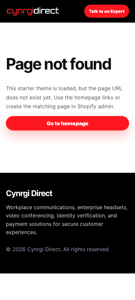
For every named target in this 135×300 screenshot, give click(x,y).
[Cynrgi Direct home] (34, 11)
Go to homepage (67, 123)
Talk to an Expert (107, 11)
